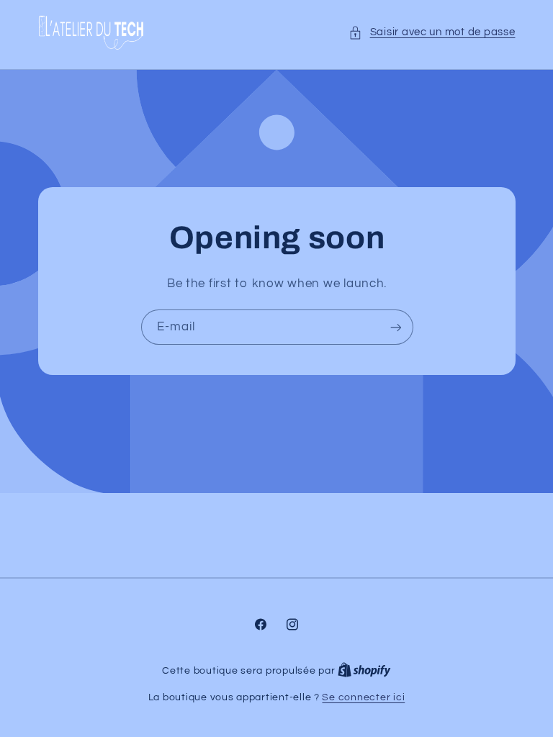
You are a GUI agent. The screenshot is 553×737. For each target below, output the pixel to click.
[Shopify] (364, 671)
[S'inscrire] (395, 327)
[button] (432, 32)
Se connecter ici (363, 697)
